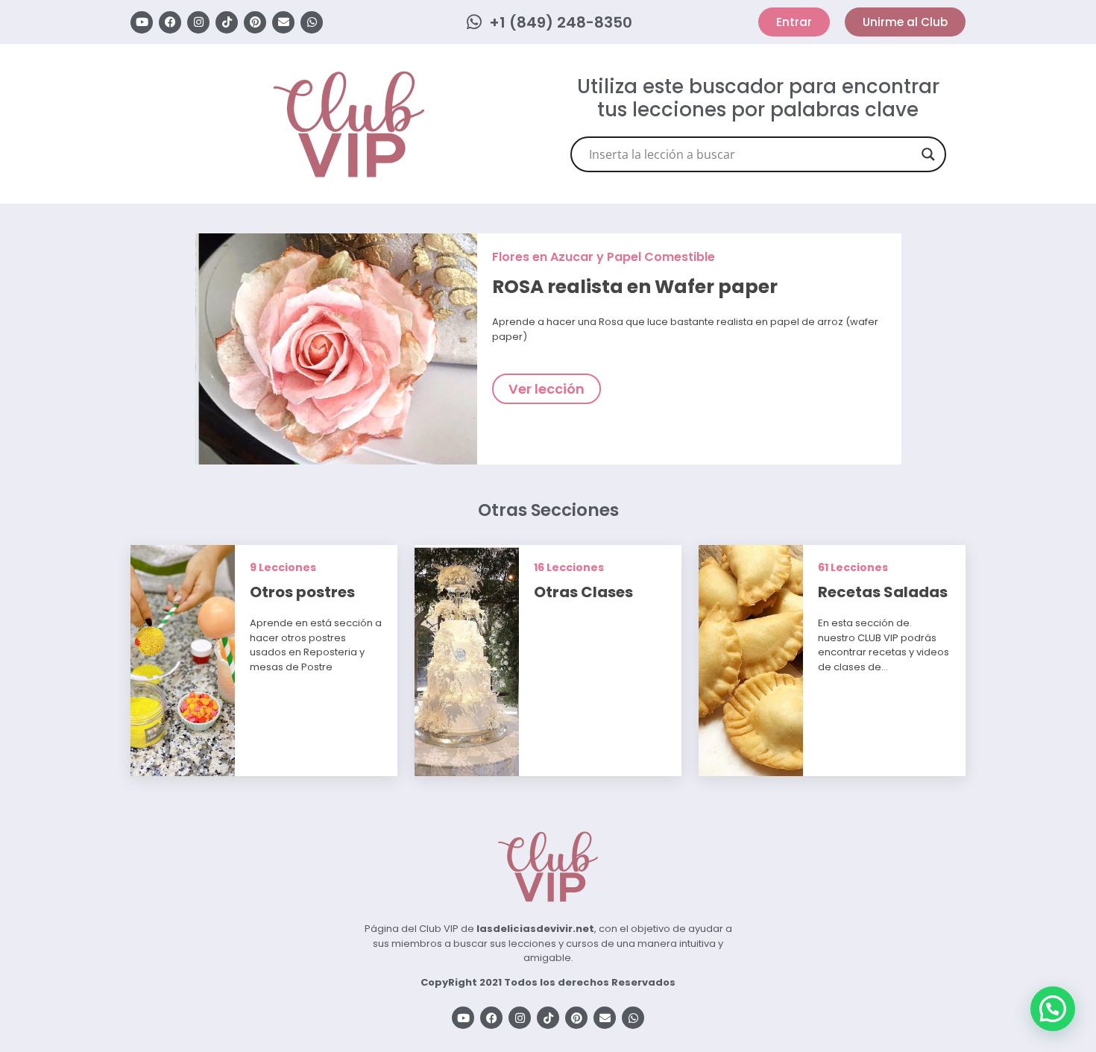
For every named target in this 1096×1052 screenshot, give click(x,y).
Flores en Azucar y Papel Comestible (603, 256)
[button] (1052, 1008)
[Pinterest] (255, 22)
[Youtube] (141, 22)
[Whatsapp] (311, 22)
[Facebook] (170, 22)
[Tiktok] (226, 22)
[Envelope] (283, 22)
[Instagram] (198, 22)
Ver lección (546, 388)
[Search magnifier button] (928, 154)
